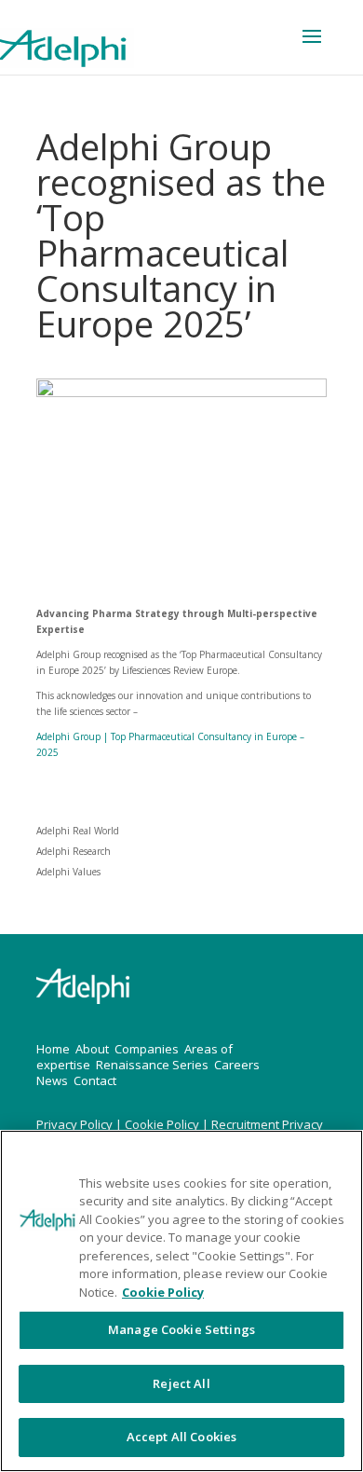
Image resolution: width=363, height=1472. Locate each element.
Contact (95, 1080)
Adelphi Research (73, 851)
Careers (237, 1064)
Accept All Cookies (181, 1436)
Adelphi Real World (77, 830)
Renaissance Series (152, 1064)
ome (57, 1048)
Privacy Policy (75, 1124)
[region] (181, 1301)
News (52, 1080)
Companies (146, 1048)
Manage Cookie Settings (181, 1329)
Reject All (181, 1383)
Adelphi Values (68, 871)
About (92, 1048)
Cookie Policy (163, 1124)
